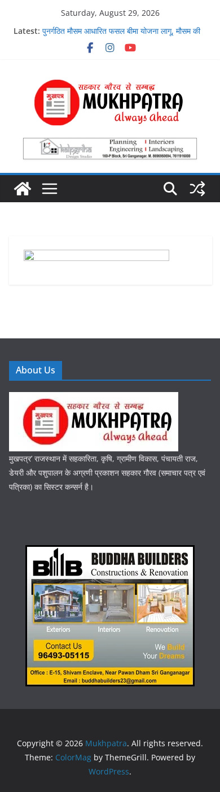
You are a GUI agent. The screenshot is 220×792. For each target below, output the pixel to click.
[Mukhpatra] (22, 188)
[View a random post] (197, 188)
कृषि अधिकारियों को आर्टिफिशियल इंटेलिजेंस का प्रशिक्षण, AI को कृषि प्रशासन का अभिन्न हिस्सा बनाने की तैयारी (122, 30)
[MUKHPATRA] (93, 399)
